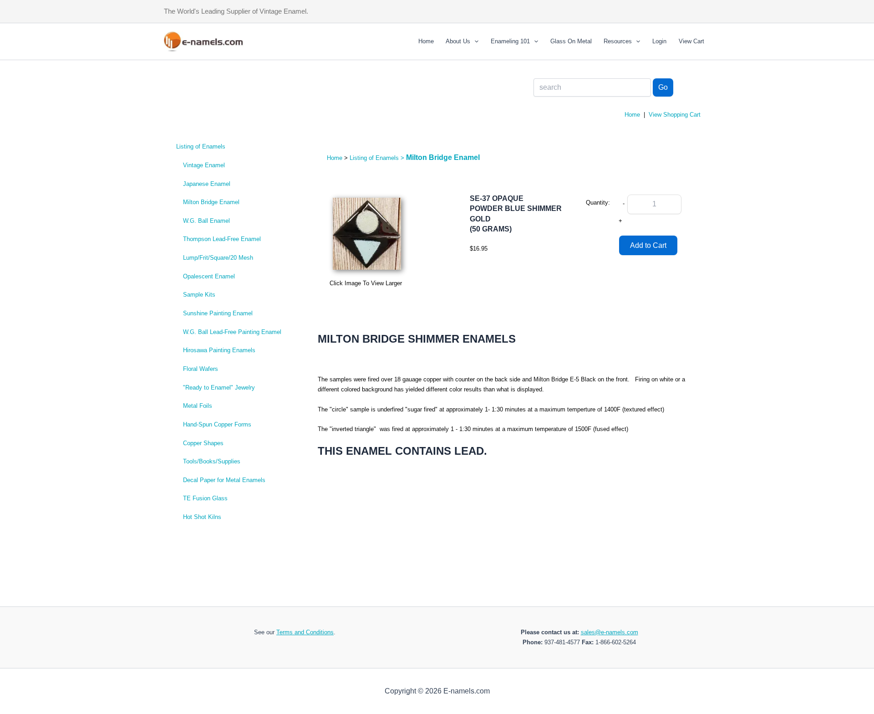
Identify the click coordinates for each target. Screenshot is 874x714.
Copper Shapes (203, 443)
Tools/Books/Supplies (211, 461)
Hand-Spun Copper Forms (217, 424)
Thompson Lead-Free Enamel (222, 239)
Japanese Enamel (206, 183)
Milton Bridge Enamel (211, 202)
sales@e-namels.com (609, 632)
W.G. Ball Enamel (206, 220)
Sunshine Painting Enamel (218, 313)
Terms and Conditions (305, 632)
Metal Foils (197, 405)
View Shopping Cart (675, 114)
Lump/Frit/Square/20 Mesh (218, 257)
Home (426, 41)
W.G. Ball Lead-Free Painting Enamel (232, 332)
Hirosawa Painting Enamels (219, 350)
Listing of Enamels (200, 146)
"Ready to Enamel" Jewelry (219, 387)
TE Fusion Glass (205, 498)
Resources (618, 41)
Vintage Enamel (204, 165)
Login (659, 41)
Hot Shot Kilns (202, 517)
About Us (458, 41)
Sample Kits (199, 294)
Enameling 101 (510, 41)
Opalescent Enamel (209, 276)
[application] (474, 41)
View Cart (691, 41)
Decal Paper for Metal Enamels (224, 480)
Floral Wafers (200, 368)
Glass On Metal (571, 41)
